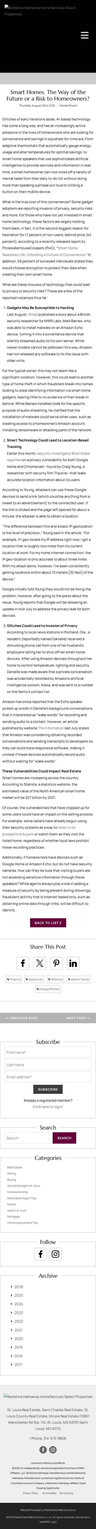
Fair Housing (66, 1493)
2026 (18, 1286)
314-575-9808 (55, 1438)
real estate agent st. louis (23, 1186)
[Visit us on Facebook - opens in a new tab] (40, 1254)
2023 (18, 1312)
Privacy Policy (30, 1493)
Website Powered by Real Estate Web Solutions (48, 1510)
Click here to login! (48, 1106)
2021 (18, 1330)
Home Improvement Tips (22, 1223)
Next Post (76, 1018)
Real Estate (14, 1167)
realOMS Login (48, 1521)
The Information (51, 728)
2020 (18, 1338)
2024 (18, 1303)
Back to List (47, 923)
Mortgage (13, 1216)
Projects (15, 979)
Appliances (35, 979)
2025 (18, 1295)
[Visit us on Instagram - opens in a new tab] (55, 1254)
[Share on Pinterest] (56, 963)
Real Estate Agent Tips (21, 1198)
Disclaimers (82, 1517)
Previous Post (23, 1018)
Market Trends (79, 979)
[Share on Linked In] (73, 963)
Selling (11, 1173)
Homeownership (17, 1192)
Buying (11, 1180)
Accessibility (49, 1493)
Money (11, 1204)
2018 (18, 1356)
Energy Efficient (49, 989)
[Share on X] (39, 963)
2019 (18, 1347)
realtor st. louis (16, 1210)
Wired (33, 314)
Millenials (56, 979)
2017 (18, 1364)
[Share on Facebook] (23, 963)
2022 (18, 1321)
